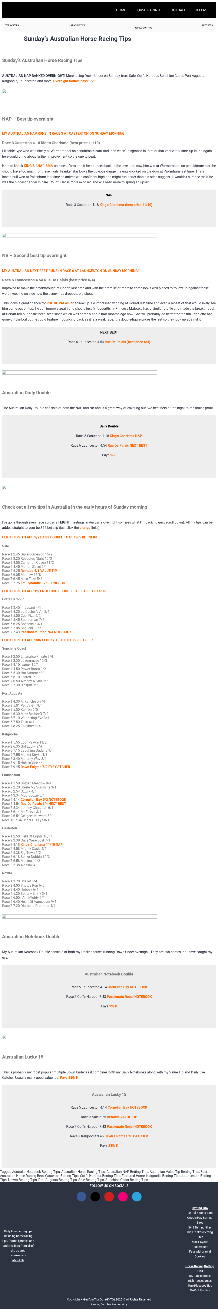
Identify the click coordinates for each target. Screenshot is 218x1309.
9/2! (113, 455)
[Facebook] (81, 1196)
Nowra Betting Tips (22, 1180)
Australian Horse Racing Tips (83, 1172)
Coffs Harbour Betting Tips (100, 1176)
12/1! (113, 1006)
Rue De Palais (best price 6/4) (127, 342)
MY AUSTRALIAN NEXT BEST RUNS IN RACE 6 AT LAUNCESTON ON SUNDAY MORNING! (70, 271)
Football (177, 10)
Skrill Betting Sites (200, 1227)
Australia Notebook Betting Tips (36, 1172)
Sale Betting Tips (91, 1180)
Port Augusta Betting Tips (57, 1180)
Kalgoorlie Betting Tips (163, 1176)
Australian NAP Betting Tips (127, 1172)
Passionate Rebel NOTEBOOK (129, 997)
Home (121, 10)
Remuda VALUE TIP (122, 1117)
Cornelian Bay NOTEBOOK (127, 987)
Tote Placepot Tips (200, 1285)
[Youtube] (109, 1196)
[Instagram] (123, 1196)
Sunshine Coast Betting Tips (126, 1180)
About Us (18, 1260)
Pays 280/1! (69, 1078)
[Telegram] (137, 1196)
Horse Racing (147, 10)
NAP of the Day (200, 1290)
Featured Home (133, 1176)
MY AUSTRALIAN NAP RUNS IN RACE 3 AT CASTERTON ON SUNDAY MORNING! (63, 133)
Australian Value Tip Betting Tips (174, 1172)
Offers (201, 10)
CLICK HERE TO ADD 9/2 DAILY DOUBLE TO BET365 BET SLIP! (49, 537)
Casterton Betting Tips (62, 1176)
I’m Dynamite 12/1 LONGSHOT (44, 583)
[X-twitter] (95, 1196)
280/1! (113, 1146)
